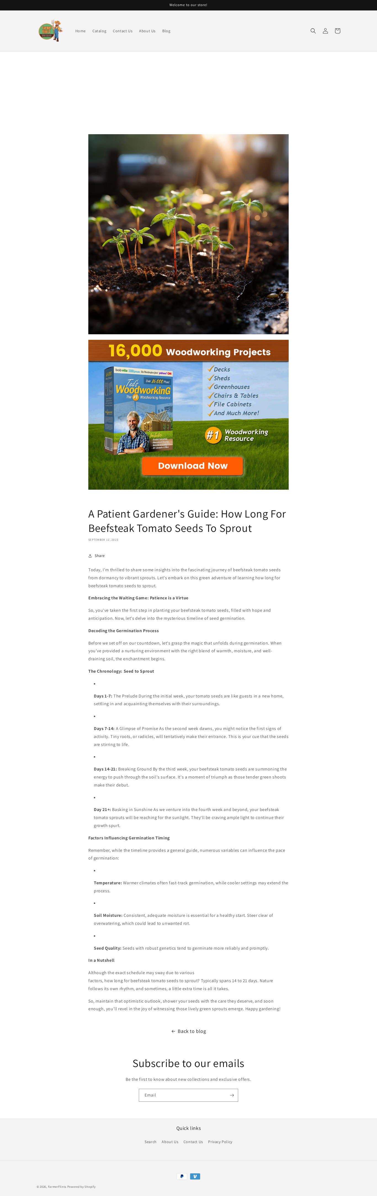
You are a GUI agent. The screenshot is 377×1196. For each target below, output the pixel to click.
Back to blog (192, 1031)
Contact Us (193, 1141)
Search (151, 1141)
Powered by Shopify (81, 1187)
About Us (170, 1141)
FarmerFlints (57, 1187)
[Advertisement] (188, 92)
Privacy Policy (220, 1141)
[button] (313, 31)
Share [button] (100, 555)
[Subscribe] (232, 1095)
